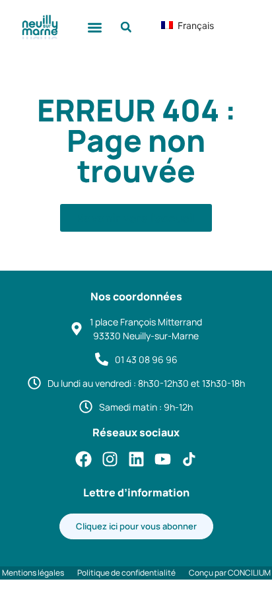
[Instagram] (110, 459)
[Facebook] (83, 459)
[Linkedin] (136, 459)
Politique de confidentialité (126, 572)
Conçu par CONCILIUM (230, 572)
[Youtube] (162, 459)
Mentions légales (33, 572)
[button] (95, 27)
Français (183, 25)
